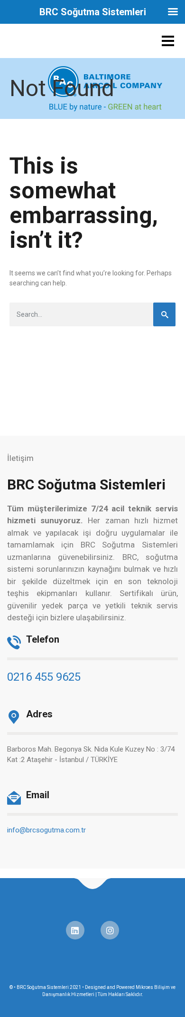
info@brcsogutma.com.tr (46, 830)
